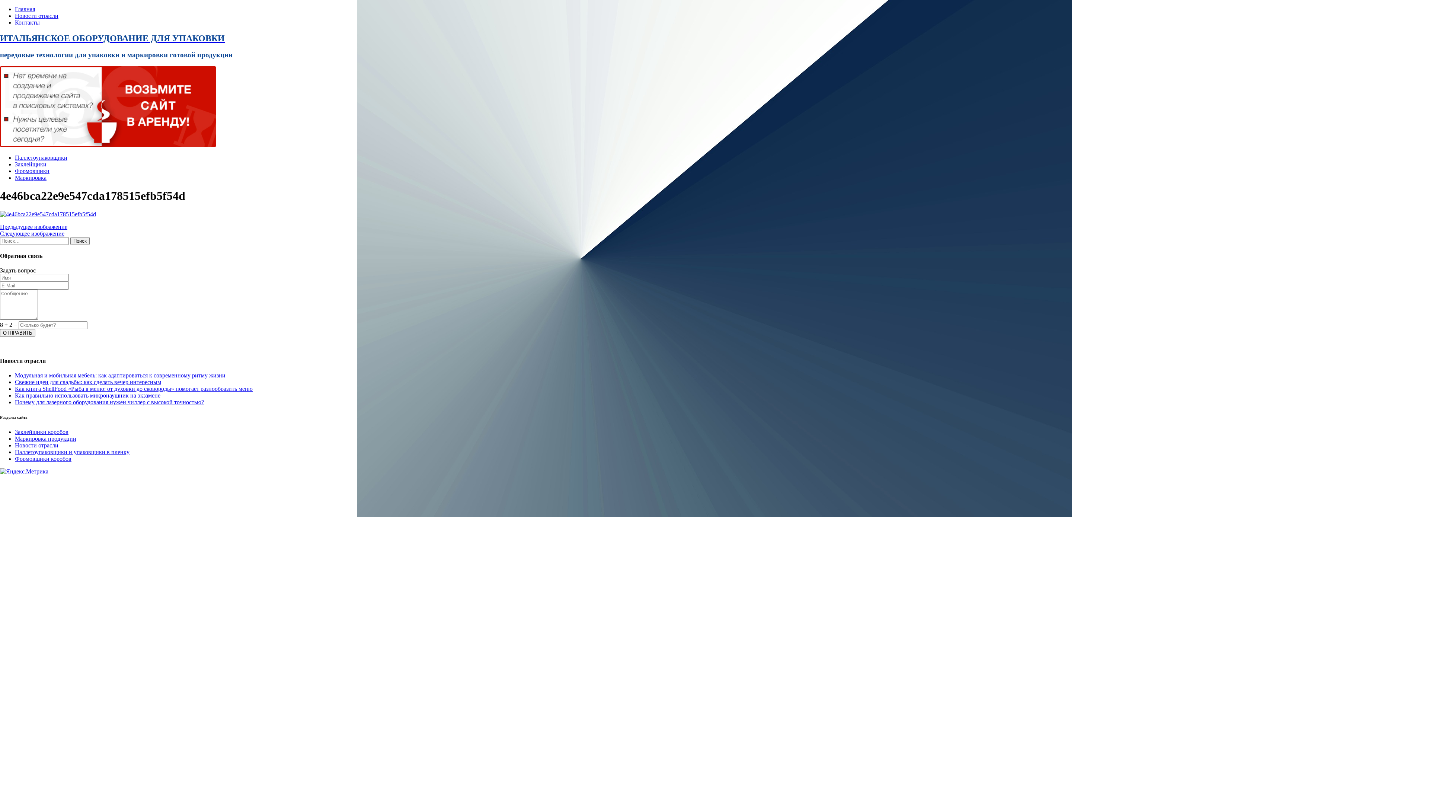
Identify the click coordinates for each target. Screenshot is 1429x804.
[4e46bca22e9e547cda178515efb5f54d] (48, 214)
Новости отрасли (36, 16)
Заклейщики (31, 164)
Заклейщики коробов (41, 432)
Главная (25, 9)
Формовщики (32, 171)
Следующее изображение (32, 233)
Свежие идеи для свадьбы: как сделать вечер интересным (88, 382)
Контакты (27, 22)
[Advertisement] (223, 527)
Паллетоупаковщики (41, 157)
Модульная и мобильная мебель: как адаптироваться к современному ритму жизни (120, 375)
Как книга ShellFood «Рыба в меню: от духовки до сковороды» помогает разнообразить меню (134, 389)
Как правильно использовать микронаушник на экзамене (87, 395)
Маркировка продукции (45, 439)
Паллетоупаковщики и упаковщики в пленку (72, 452)
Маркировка (31, 178)
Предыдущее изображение (33, 227)
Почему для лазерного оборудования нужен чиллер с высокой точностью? (109, 402)
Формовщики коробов (43, 459)
